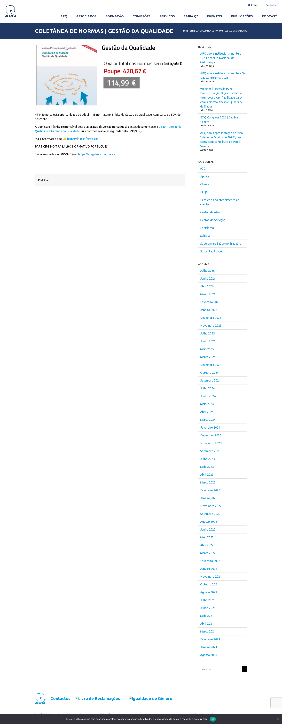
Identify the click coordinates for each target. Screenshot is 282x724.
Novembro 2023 (211, 443)
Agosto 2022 (208, 521)
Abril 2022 (207, 545)
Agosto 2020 (208, 655)
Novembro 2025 (211, 325)
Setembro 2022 (210, 513)
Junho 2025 (208, 341)
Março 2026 (208, 294)
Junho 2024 (208, 396)
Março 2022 (208, 553)
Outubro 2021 (209, 584)
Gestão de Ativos (211, 212)
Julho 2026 (207, 270)
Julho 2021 (207, 600)
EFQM (204, 192)
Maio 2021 (207, 615)
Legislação (207, 227)
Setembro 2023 (210, 451)
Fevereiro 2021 (210, 639)
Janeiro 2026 (208, 309)
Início (185, 31)
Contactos (60, 699)
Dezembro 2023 (210, 435)
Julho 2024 (207, 388)
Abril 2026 (207, 286)
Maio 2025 (207, 349)
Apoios (204, 176)
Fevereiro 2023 (210, 490)
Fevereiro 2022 (210, 560)
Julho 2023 (207, 458)
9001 (203, 168)
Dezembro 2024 (210, 364)
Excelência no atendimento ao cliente (219, 202)
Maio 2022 (207, 537)
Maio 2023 (207, 466)
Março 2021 (208, 631)
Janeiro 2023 (208, 498)
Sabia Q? (194, 31)
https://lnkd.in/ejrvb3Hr (82, 138)
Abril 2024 (207, 411)
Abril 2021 (207, 623)
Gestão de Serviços (212, 220)
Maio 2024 (207, 404)
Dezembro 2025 (210, 317)
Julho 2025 (207, 333)
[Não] (278, 719)
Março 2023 (208, 482)
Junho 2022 (208, 529)
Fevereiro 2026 (210, 302)
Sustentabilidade (211, 251)
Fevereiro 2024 (210, 427)
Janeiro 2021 (208, 647)
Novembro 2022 (211, 506)
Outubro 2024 (209, 372)
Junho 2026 (208, 278)
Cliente (205, 184)
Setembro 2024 (210, 380)
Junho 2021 (208, 607)
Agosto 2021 (208, 592)
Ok (213, 719)
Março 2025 (208, 356)
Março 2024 (208, 419)
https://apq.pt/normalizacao (96, 154)
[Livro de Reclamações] (95, 698)
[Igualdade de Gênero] (146, 698)
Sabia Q (205, 235)
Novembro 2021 (211, 576)
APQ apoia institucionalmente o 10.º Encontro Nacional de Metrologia (220, 58)
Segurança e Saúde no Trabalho (220, 243)
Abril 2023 (207, 474)
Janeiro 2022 (208, 568)
